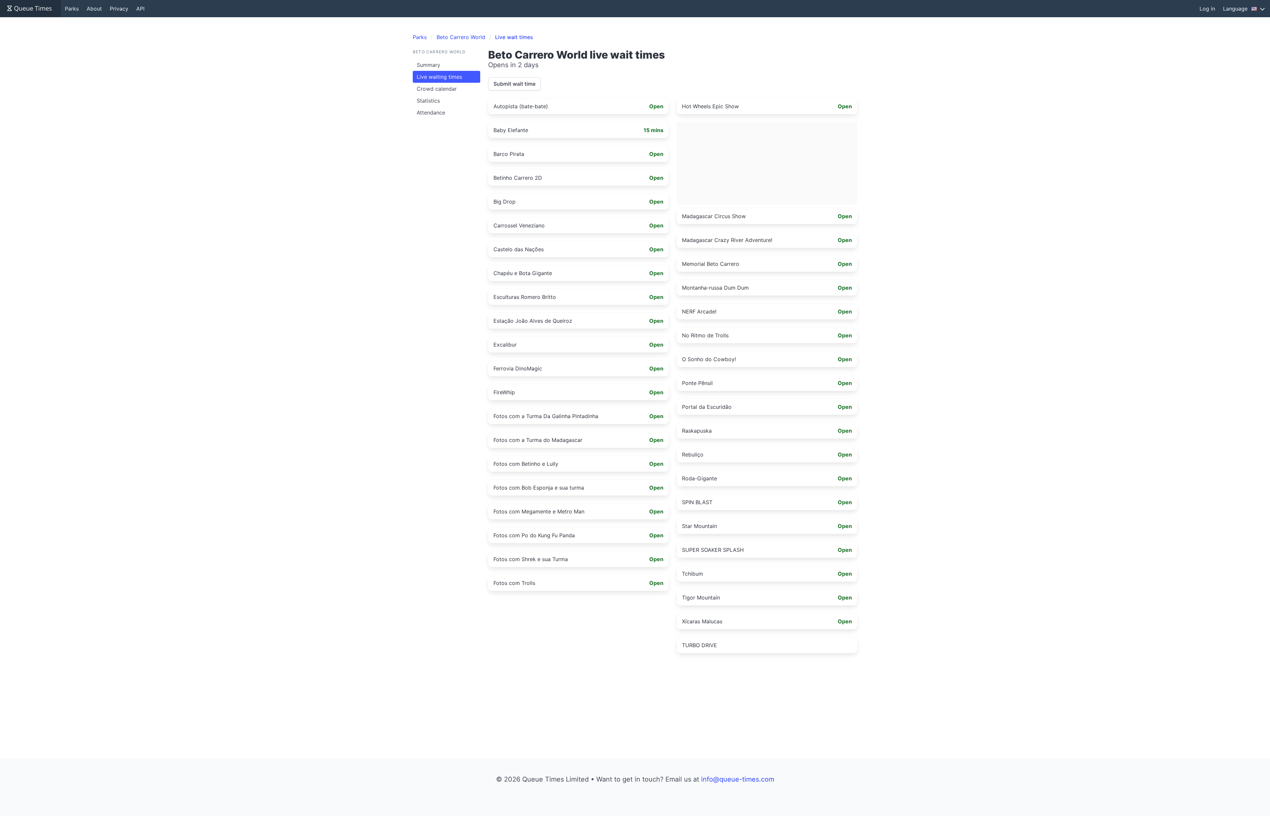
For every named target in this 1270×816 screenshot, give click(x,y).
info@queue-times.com (737, 779)
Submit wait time (514, 83)
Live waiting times (439, 76)
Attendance (431, 112)
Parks (72, 8)
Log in (1207, 8)
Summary (428, 65)
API (140, 8)
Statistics (428, 100)
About (94, 8)
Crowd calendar (437, 88)
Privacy (119, 8)
